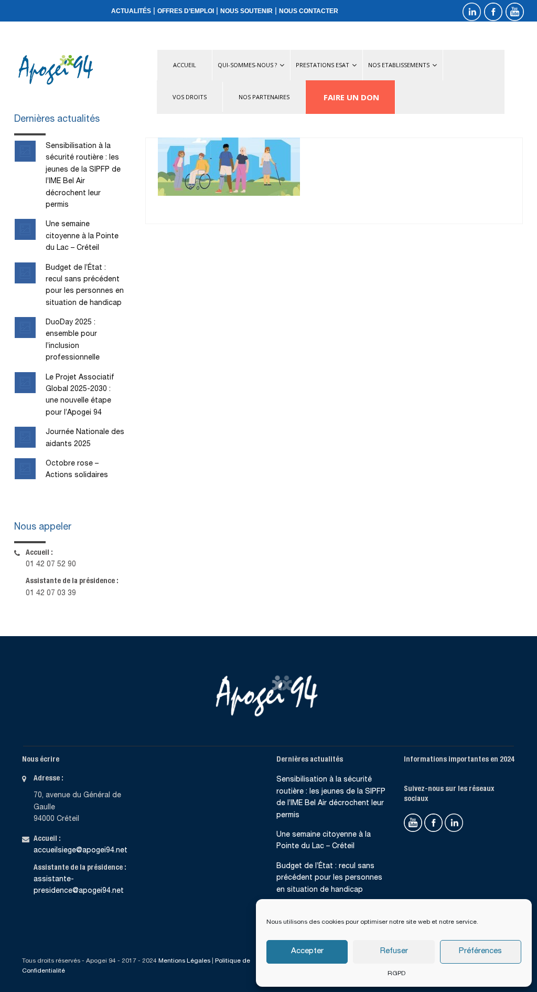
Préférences (480, 951)
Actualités (131, 11)
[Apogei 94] (55, 69)
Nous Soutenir (246, 11)
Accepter (307, 951)
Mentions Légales (184, 961)
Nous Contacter (308, 11)
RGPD (396, 973)
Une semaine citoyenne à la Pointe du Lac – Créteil (82, 236)
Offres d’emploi (185, 11)
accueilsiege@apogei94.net (80, 850)
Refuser (394, 951)
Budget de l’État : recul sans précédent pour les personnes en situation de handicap (329, 878)
